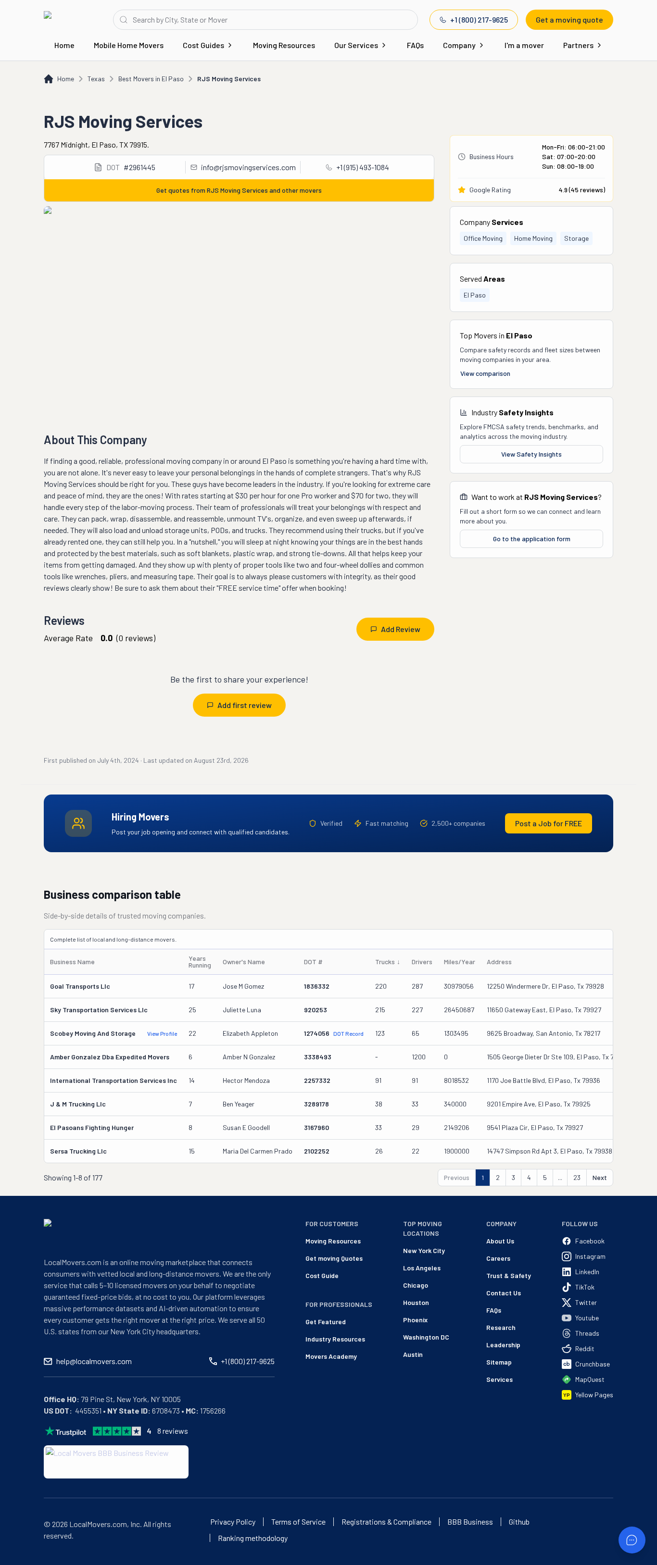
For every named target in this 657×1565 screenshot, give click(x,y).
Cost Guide (322, 1275)
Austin (413, 1354)
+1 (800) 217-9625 (479, 19)
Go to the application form (531, 538)
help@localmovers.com (94, 1361)
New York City (424, 1250)
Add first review (244, 704)
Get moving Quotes (334, 1258)
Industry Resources (335, 1339)
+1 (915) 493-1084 (362, 167)
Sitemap (499, 1362)
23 (577, 1177)
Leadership (503, 1345)
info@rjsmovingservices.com (248, 167)
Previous (456, 1177)
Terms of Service (298, 1521)
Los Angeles (422, 1268)
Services (499, 1379)
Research (501, 1327)
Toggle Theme (22, 1559)
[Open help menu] (632, 1540)
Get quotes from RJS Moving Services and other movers (239, 190)
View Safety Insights (531, 454)
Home (64, 45)
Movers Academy (331, 1356)
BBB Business (470, 1521)
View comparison (485, 373)
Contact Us (503, 1293)
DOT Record (348, 1033)
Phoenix (415, 1320)
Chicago (415, 1285)
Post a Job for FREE (548, 823)
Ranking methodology (253, 1538)
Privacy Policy (232, 1521)
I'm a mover (524, 45)
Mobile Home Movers (129, 45)
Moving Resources (284, 45)
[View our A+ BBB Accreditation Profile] (116, 1462)
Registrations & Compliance (386, 1521)
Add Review (400, 628)
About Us (500, 1241)
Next (600, 1177)
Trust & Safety (508, 1275)
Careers (498, 1258)
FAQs (415, 45)
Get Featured (325, 1321)
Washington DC (426, 1337)
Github (519, 1521)
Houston (416, 1302)
